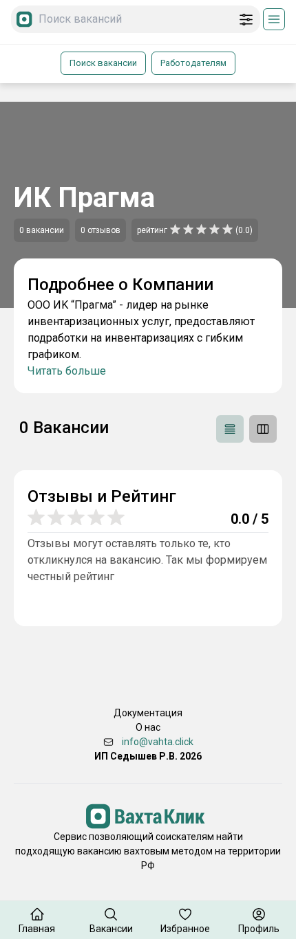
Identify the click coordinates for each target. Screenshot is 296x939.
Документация (148, 712)
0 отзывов (100, 230)
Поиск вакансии (103, 63)
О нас (148, 727)
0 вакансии (41, 230)
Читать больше (67, 370)
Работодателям (193, 63)
